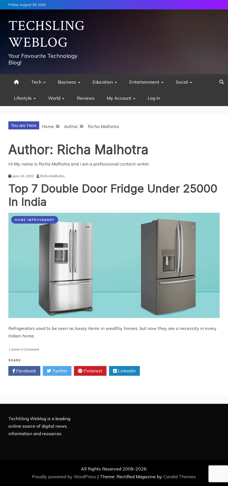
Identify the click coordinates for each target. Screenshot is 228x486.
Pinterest (92, 371)
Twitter (59, 371)
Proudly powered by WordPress (64, 476)
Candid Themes (179, 476)
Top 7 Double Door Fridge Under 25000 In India (112, 195)
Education (103, 82)
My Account (119, 98)
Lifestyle (23, 98)
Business (67, 82)
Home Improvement (34, 220)
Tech (36, 82)
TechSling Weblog (46, 34)
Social (182, 82)
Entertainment (144, 82)
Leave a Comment (24, 349)
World (54, 98)
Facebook (25, 371)
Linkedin (126, 371)
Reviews (86, 98)
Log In (154, 98)
